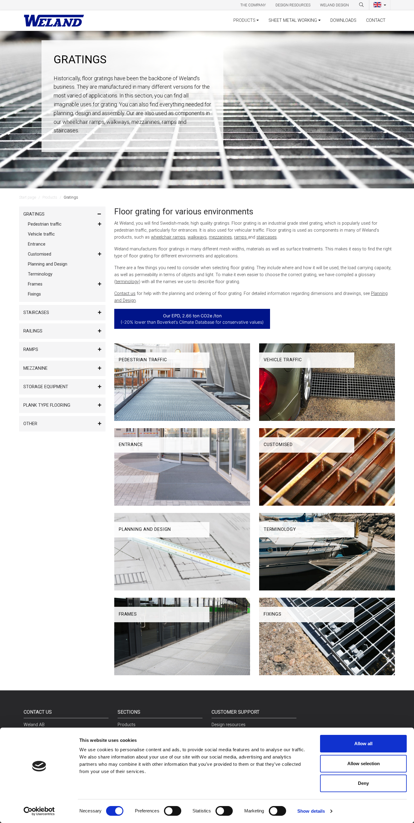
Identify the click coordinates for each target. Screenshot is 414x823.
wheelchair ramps (168, 237)
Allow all (363, 743)
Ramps (30, 349)
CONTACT (376, 20)
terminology (127, 281)
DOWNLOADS (343, 20)
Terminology (40, 274)
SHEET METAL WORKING (293, 20)
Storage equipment (45, 386)
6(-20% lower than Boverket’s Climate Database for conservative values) (192, 319)
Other (30, 423)
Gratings (34, 214)
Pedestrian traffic (45, 224)
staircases (266, 237)
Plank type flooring (46, 405)
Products (49, 197)
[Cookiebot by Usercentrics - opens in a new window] (39, 811)
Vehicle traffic (41, 234)
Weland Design (334, 5)
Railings (32, 331)
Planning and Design (47, 264)
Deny (363, 783)
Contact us (124, 293)
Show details (311, 811)
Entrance (36, 244)
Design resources (292, 5)
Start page (27, 197)
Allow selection (363, 763)
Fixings (34, 294)
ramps (241, 237)
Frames (35, 284)
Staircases (36, 312)
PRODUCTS (244, 20)
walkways (197, 237)
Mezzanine (35, 368)
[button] (379, 5)
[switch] (172, 811)
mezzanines (220, 237)
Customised (39, 254)
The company (253, 5)
